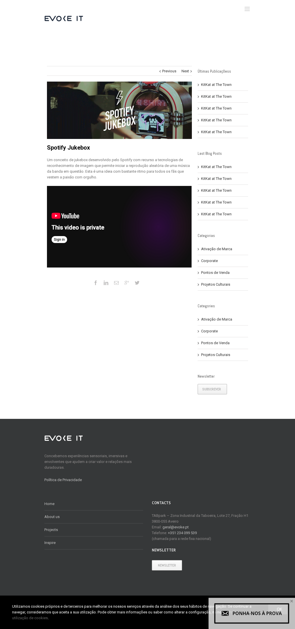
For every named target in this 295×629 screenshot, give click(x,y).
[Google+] (126, 282)
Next (185, 71)
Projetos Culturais (215, 284)
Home (49, 504)
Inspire (50, 543)
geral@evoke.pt (175, 527)
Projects (51, 530)
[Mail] (116, 282)
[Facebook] (95, 282)
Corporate (209, 261)
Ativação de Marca (216, 249)
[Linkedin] (106, 282)
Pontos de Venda (215, 272)
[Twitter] (137, 282)
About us (52, 517)
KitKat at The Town (216, 84)
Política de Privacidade (63, 480)
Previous (169, 71)
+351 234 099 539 (182, 533)
